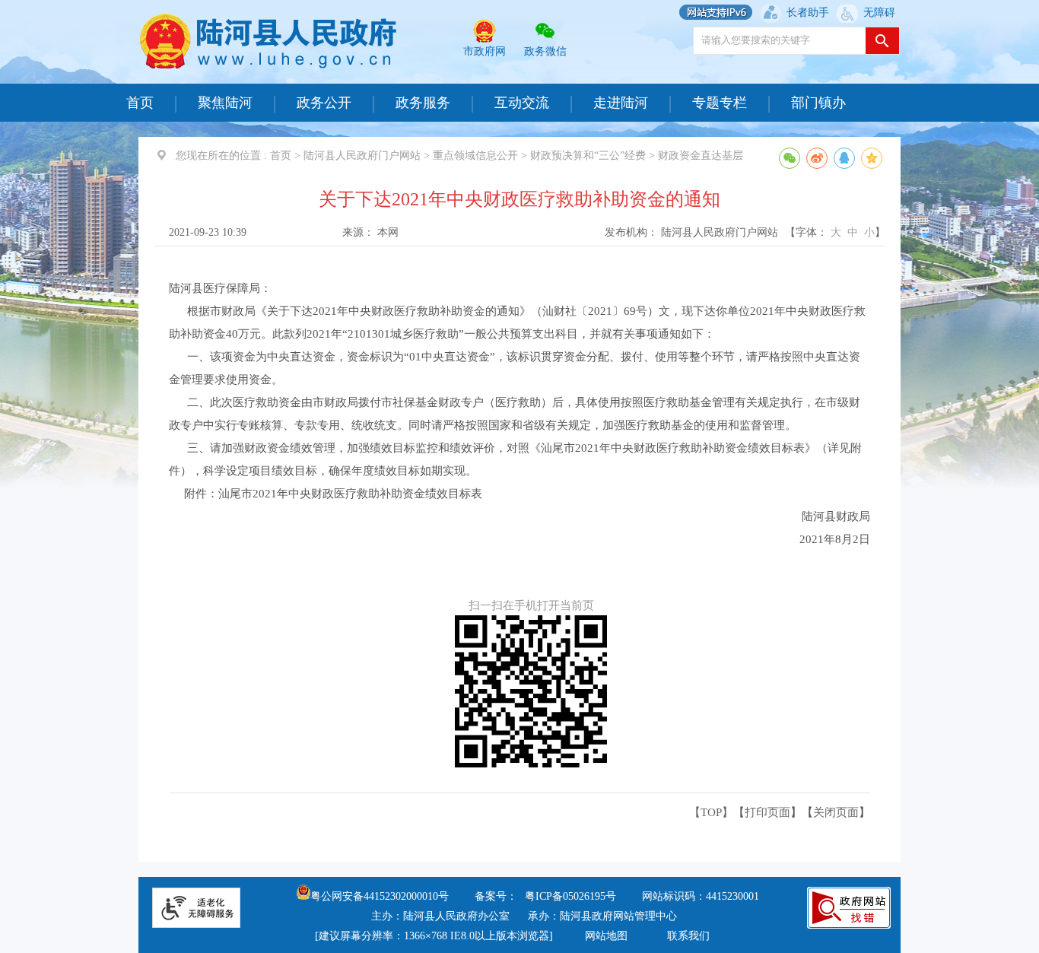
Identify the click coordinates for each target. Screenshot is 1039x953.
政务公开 (324, 102)
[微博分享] (817, 158)
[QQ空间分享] (871, 158)
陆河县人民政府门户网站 (362, 155)
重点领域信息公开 (475, 155)
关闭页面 (836, 812)
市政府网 (484, 51)
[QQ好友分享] (844, 158)
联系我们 (688, 936)
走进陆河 (620, 102)
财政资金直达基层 (700, 155)
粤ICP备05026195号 (570, 896)
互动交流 (521, 102)
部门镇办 (818, 102)
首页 (140, 102)
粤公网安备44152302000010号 (379, 896)
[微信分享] (789, 158)
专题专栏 (719, 102)
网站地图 (606, 936)
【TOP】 (711, 812)
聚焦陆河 (225, 102)
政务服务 (423, 102)
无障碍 (879, 12)
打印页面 (767, 812)
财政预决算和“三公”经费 (588, 155)
